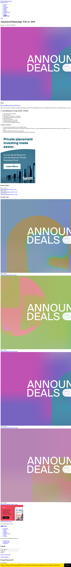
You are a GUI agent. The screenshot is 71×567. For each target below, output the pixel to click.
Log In (5, 2)
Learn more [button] (57, 565)
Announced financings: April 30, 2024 (9, 191)
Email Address (4, 549)
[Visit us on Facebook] (7, 16)
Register (2, 2)
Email (19, 105)
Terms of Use (6, 540)
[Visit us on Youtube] (5, 16)
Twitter (8, 105)
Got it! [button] (67, 565)
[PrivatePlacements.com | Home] (6, 1)
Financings (5, 7)
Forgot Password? (4, 557)
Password (3, 550)
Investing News (6, 12)
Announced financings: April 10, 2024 (9, 504)
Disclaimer (5, 543)
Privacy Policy (6, 542)
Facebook (3, 105)
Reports (5, 8)
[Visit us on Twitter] (3, 16)
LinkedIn (14, 105)
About (4, 13)
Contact (5, 14)
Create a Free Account (5, 554)
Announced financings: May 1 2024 (8, 189)
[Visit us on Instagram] (6, 16)
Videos (4, 9)
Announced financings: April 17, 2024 (9, 194)
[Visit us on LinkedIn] (8, 16)
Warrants (5, 11)
